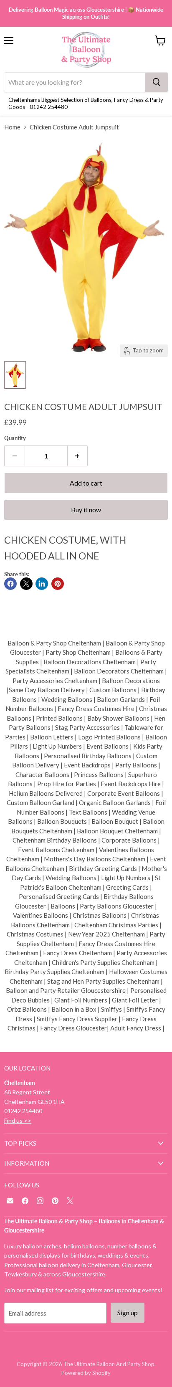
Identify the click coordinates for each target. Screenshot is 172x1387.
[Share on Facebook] (10, 583)
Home (12, 127)
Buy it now (86, 510)
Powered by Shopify (86, 1372)
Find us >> (17, 1120)
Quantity (15, 438)
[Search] (156, 82)
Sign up (127, 1312)
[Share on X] (26, 583)
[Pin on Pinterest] (57, 583)
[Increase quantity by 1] (78, 455)
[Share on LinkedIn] (41, 583)
